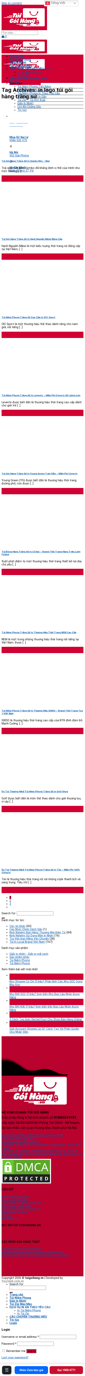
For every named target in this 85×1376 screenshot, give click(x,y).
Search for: (9, 913)
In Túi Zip (23, 75)
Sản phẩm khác (19, 957)
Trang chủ (16, 56)
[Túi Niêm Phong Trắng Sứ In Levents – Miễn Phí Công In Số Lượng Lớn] (31, 388)
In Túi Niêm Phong (29, 72)
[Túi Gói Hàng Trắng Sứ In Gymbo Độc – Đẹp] (31, 154)
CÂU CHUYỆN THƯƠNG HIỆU (28, 78)
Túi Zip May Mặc (20, 65)
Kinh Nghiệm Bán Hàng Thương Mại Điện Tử (37, 932)
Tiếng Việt (57, 3)
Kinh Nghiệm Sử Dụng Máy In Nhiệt (31, 935)
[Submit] (3, 918)
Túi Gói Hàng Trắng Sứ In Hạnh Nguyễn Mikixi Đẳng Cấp (32, 239)
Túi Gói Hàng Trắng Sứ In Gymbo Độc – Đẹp (26, 161)
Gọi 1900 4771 (66, 1370)
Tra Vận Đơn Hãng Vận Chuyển (29, 938)
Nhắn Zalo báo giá (31, 1370)
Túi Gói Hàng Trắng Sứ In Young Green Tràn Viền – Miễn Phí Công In (39, 473)
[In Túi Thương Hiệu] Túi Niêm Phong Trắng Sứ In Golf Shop (35, 791)
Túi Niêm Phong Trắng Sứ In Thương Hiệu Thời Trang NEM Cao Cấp (39, 632)
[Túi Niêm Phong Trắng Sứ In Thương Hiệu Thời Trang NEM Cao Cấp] (31, 625)
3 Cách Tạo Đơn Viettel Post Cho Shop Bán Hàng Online (45, 1019)
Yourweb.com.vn (13, 1281)
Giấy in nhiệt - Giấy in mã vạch (28, 953)
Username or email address (20, 1336)
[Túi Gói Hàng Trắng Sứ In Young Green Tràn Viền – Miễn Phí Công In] (31, 466)
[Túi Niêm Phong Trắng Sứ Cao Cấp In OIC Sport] (31, 310)
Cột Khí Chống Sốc (29, 106)
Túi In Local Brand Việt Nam (27, 941)
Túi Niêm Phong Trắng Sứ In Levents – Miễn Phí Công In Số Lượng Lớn (41, 395)
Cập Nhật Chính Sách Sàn (25, 929)
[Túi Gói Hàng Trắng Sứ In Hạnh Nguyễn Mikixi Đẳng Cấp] (31, 232)
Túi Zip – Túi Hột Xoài (31, 99)
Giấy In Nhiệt (25, 103)
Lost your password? (15, 1357)
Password (9, 1343)
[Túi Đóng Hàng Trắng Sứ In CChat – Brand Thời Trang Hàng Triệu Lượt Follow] (31, 544)
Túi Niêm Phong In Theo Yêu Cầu (38, 93)
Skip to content (12, 3)
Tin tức (22, 110)
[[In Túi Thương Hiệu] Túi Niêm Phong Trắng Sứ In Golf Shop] (31, 784)
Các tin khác (17, 926)
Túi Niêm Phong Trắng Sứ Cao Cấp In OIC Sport (28, 317)
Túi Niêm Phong (20, 59)
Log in (31, 1351)
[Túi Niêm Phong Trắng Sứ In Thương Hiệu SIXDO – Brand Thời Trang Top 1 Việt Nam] (31, 703)
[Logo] (24, 29)
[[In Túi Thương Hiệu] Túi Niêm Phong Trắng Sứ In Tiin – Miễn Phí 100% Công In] (31, 862)
